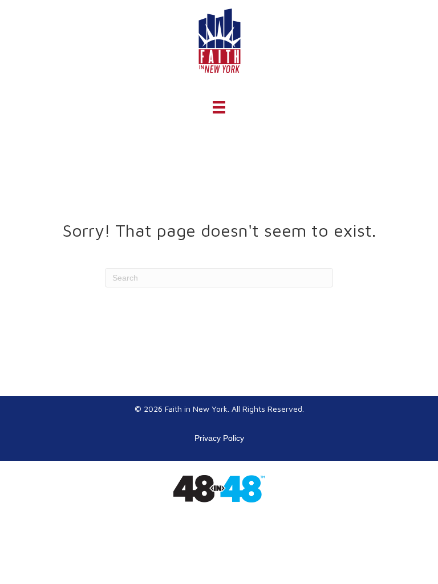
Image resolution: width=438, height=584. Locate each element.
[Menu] (219, 107)
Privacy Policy (219, 438)
